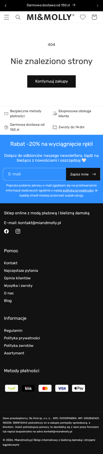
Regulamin (13, 330)
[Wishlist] (82, 17)
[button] (6, 17)
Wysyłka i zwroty (18, 285)
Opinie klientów (17, 278)
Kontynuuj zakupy (51, 81)
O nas (9, 293)
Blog (8, 300)
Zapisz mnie (79, 174)
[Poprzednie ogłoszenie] (5, 5)
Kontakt (11, 263)
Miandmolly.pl (23, 440)
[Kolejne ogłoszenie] (97, 5)
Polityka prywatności (22, 338)
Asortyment (14, 353)
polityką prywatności (78, 190)
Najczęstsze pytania (21, 270)
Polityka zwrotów (19, 345)
